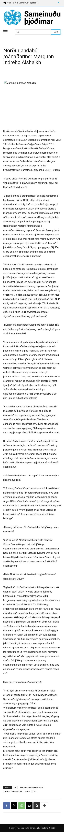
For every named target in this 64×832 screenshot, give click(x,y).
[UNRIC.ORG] (32, 18)
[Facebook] (6, 805)
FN (15, 787)
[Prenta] (36, 805)
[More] (44, 805)
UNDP (27, 791)
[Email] (29, 805)
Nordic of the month (13, 791)
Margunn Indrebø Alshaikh (31, 787)
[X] (14, 805)
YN (35, 791)
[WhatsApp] (21, 805)
